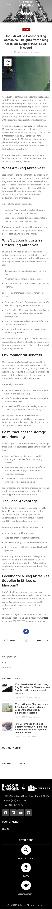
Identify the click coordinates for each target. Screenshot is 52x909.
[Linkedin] (13, 812)
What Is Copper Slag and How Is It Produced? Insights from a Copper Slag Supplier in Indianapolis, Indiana (31, 708)
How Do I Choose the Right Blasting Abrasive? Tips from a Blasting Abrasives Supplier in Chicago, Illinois (31, 728)
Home (22, 19)
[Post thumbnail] (7, 690)
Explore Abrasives (26, 893)
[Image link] (26, 787)
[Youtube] (20, 812)
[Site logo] (26, 3)
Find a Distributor (26, 858)
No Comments (33, 697)
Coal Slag (6, 667)
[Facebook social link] (26, 631)
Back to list (26, 640)
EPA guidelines (18, 332)
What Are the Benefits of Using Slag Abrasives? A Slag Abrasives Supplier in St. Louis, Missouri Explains (32, 688)
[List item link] (26, 800)
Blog (30, 19)
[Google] (28, 812)
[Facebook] (5, 812)
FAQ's (26, 876)
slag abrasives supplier (24, 125)
